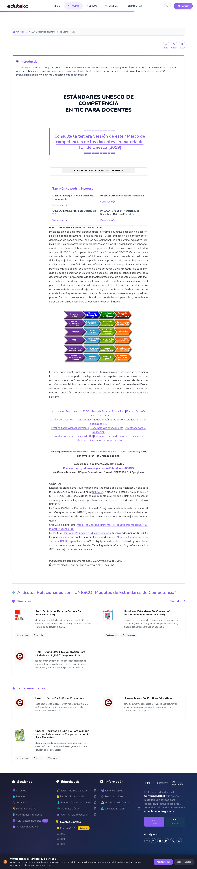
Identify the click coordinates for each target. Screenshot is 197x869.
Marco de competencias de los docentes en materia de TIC (100, 141)
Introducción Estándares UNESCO (70, 411)
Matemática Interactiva (29, 814)
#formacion (39, 635)
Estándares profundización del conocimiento (119, 436)
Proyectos (22, 802)
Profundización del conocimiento (70, 427)
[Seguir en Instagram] (153, 840)
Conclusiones (83, 419)
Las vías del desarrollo (62, 419)
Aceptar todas (163, 862)
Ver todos (176, 601)
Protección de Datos (117, 802)
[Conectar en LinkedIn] (166, 840)
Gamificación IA (70, 808)
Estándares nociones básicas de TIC (72, 436)
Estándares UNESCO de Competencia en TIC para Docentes (103, 451)
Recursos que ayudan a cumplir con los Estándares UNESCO (98, 468)
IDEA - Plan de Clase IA (74, 790)
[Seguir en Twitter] (172, 840)
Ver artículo (58, 205)
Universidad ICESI (115, 808)
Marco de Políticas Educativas (108, 411)
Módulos (21, 796)
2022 (62, 834)
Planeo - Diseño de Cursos (76, 802)
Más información (43, 865)
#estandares (22, 635)
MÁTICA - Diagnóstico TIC (75, 814)
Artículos (20, 32)
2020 (63, 844)
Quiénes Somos (114, 790)
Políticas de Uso (114, 796)
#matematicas (128, 635)
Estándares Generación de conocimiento (98, 440)
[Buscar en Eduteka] (167, 6)
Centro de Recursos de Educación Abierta (87, 532)
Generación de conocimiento (106, 427)
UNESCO (97, 491)
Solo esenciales (184, 862)
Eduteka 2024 (73, 828)
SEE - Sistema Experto (31, 820)
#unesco (38, 758)
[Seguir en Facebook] (147, 840)
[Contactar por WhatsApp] (179, 840)
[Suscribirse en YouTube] (160, 840)
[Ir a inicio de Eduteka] (17, 6)
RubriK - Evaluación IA (72, 796)
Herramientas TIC (26, 808)
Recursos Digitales (27, 826)
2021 (62, 839)
